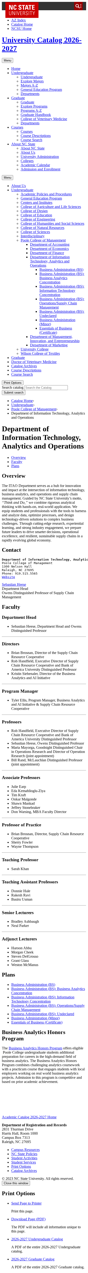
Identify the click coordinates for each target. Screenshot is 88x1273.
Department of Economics (49, 249)
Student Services (23, 1162)
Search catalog (12, 387)
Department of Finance (47, 253)
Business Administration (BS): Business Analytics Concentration (61, 278)
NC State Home (23, 6)
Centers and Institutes (36, 202)
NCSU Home (21, 29)
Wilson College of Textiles (40, 353)
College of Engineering (38, 219)
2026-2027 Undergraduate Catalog (37, 1239)
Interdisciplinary (33, 236)
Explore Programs (34, 106)
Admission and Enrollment (40, 169)
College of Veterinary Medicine (44, 119)
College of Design (34, 211)
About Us (28, 152)
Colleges (27, 161)
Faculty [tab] (16, 462)
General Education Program (41, 90)
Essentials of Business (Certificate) (55, 330)
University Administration (40, 157)
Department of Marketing (49, 345)
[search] (78, 6)
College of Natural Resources (42, 228)
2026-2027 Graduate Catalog (32, 1259)
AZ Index (18, 20)
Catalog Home (22, 24)
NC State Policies (24, 1154)
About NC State (23, 144)
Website (8, 577)
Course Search (31, 140)
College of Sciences (35, 232)
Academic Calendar (35, 165)
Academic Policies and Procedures (46, 194)
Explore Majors (32, 81)
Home (15, 69)
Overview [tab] (18, 458)
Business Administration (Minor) (35, 1018)
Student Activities (24, 1158)
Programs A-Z (31, 110)
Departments (30, 94)
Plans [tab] (15, 466)
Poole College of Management (43, 240)
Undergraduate (22, 73)
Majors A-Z (29, 85)
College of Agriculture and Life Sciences (51, 207)
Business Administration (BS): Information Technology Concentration (61, 290)
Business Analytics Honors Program (35, 1048)
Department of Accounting (49, 244)
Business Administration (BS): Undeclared (42, 1014)
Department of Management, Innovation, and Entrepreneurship (55, 339)
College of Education (36, 215)
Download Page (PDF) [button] (28, 1219)
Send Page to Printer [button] (26, 1203)
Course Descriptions (36, 136)
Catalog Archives (24, 366)
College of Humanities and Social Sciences (52, 223)
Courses (17, 127)
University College (35, 349)
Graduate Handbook (36, 115)
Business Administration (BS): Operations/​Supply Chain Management (61, 303)
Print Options (13, 383)
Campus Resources (25, 1150)
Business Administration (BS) (61, 270)
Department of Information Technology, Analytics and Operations (50, 261)
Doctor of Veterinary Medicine (34, 362)
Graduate (18, 98)
